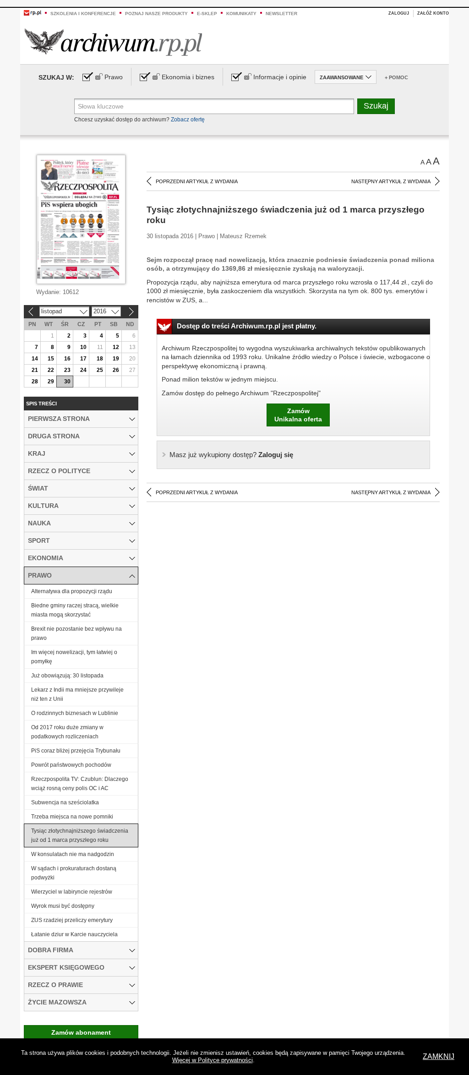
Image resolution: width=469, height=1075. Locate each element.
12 (116, 347)
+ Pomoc (396, 77)
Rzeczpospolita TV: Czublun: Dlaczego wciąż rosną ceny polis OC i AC (79, 783)
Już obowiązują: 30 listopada (67, 675)
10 (83, 347)
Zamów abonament (81, 1032)
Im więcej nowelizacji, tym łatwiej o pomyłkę (74, 657)
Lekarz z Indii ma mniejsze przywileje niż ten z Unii (77, 694)
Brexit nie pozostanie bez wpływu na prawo (76, 633)
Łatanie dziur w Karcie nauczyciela (74, 934)
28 (35, 381)
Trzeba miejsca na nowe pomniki (72, 816)
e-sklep (207, 13)
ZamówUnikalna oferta (298, 415)
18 (100, 358)
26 (116, 370)
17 (83, 358)
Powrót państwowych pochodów (71, 765)
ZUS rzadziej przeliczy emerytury (72, 920)
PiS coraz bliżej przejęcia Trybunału (75, 751)
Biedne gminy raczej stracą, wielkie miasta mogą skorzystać (75, 610)
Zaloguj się (231, 454)
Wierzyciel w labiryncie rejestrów (71, 892)
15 (51, 358)
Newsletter (281, 13)
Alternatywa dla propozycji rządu (71, 591)
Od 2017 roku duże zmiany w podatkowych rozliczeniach (67, 732)
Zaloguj (398, 13)
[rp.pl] (32, 12)
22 (51, 370)
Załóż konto (433, 13)
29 (51, 381)
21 (35, 370)
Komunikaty (241, 13)
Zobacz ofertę (188, 119)
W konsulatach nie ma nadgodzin (72, 854)
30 (67, 381)
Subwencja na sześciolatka (65, 802)
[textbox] (214, 106)
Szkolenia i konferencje (83, 13)
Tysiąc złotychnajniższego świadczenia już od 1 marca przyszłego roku (79, 835)
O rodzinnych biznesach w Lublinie (74, 713)
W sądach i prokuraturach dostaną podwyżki (73, 873)
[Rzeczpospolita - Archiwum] (113, 41)
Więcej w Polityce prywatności (212, 1060)
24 (83, 370)
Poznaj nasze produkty (156, 13)
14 (35, 358)
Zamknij (438, 1056)
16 (67, 358)
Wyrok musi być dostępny (62, 906)
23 (67, 370)
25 (100, 370)
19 (116, 358)
